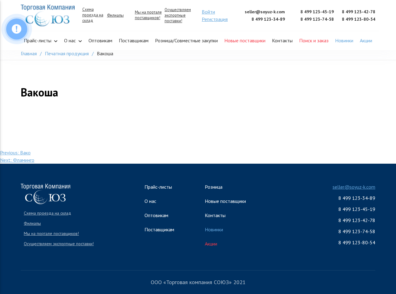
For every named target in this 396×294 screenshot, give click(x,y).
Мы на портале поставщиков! (148, 15)
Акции (366, 40)
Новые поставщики (244, 40)
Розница (213, 187)
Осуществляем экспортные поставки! (178, 15)
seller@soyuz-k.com (265, 12)
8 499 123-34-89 (268, 19)
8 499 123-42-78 (358, 12)
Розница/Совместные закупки (186, 40)
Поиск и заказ (314, 40)
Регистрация (215, 19)
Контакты (282, 40)
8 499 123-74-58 (317, 19)
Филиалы (115, 15)
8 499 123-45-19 (317, 12)
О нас (70, 40)
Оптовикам (100, 40)
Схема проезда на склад (92, 15)
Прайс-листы (37, 40)
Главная (29, 53)
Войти (208, 12)
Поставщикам (133, 40)
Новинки (344, 40)
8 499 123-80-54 (358, 19)
